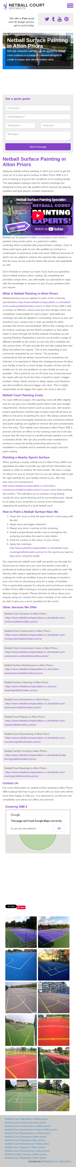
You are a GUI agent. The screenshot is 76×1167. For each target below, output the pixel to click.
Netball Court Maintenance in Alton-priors (28, 1133)
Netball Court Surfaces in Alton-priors (25, 1122)
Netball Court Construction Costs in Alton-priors (31, 1129)
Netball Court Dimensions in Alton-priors (27, 1143)
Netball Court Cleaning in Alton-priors (25, 1136)
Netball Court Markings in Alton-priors (25, 1157)
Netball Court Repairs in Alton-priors (25, 1147)
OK (59, 828)
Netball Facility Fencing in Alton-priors (26, 1154)
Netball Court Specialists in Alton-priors (26, 1119)
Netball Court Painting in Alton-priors (25, 1140)
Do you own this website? (23, 828)
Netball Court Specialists (57, 1161)
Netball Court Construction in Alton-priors (27, 1126)
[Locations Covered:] (4, 5)
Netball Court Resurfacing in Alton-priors (27, 1150)
